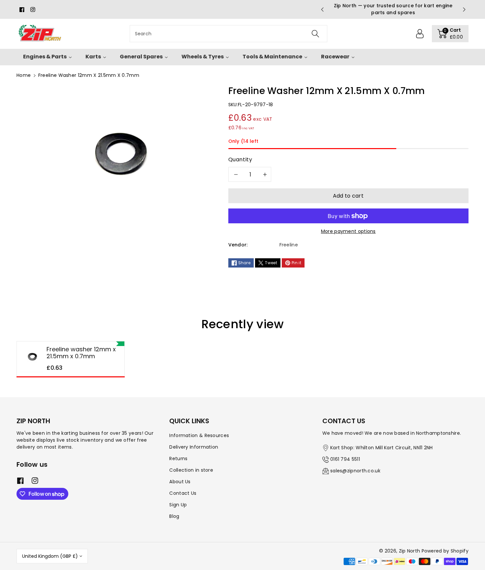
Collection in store (191, 470)
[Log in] (420, 33)
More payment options (348, 231)
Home (23, 75)
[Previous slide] (322, 9)
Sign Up (178, 504)
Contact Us (182, 493)
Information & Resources (199, 435)
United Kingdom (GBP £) (50, 556)
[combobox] (228, 33)
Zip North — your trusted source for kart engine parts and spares (393, 9)
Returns (178, 458)
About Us (179, 481)
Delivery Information (193, 447)
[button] (450, 33)
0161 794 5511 (345, 459)
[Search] (315, 33)
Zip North (409, 551)
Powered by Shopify (445, 551)
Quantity (240, 159)
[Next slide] (464, 9)
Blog (174, 516)
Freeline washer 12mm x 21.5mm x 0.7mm (81, 353)
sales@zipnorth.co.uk (355, 470)
